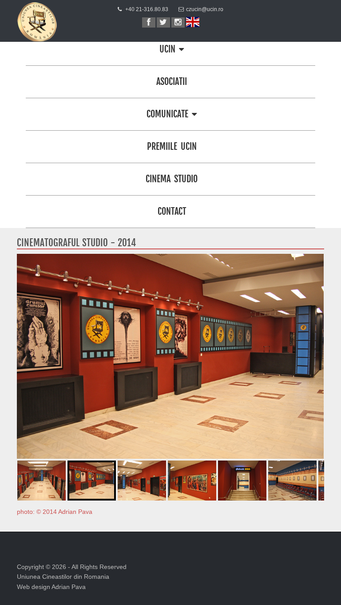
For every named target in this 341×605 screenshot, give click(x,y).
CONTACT (172, 211)
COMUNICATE (169, 114)
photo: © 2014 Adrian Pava (54, 511)
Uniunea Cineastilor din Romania (63, 576)
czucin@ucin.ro (204, 9)
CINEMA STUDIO (172, 178)
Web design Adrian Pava (51, 586)
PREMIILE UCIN (172, 146)
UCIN (169, 49)
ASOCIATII (171, 81)
